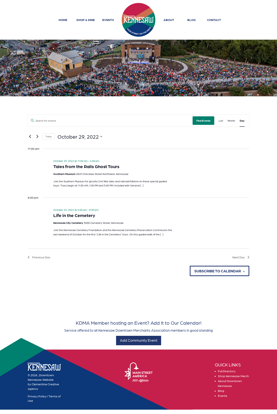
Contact (214, 20)
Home (63, 20)
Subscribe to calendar (217, 271)
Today (48, 136)
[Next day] (37, 136)
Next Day (238, 257)
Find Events (203, 120)
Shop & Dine (85, 20)
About (169, 20)
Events (108, 20)
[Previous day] (30, 136)
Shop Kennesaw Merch (233, 376)
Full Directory (227, 371)
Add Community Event (138, 340)
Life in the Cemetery (74, 215)
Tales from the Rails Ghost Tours (86, 166)
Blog (191, 20)
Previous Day (41, 257)
